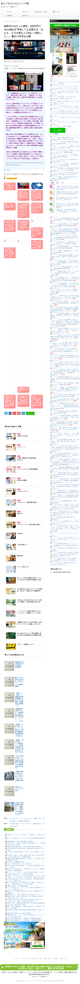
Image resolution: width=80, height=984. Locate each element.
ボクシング (25, 11)
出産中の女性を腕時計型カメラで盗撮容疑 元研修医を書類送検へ (24, 918)
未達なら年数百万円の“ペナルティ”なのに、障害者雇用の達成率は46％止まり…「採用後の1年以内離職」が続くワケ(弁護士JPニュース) (64, 455)
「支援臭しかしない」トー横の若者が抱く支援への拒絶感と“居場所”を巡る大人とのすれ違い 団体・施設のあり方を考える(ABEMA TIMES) (64, 279)
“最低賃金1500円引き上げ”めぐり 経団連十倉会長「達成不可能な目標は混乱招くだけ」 (67, 193)
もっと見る (57, 130)
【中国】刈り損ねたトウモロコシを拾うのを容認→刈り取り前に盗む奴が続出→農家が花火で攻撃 (67, 187)
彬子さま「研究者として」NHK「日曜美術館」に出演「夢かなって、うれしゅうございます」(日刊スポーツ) (64, 435)
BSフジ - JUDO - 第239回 (64, 126)
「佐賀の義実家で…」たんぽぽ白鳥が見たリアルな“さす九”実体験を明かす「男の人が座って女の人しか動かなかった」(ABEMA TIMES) (64, 285)
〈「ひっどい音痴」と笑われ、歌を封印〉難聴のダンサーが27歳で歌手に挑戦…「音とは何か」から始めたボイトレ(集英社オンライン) (64, 344)
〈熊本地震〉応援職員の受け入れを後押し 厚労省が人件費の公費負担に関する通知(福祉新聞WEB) (64, 468)
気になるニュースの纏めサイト (40, 976)
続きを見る (55, 180)
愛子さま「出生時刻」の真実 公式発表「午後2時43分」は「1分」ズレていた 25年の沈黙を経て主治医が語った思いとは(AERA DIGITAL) (64, 506)
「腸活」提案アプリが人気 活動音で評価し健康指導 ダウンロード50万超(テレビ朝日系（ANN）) (64, 429)
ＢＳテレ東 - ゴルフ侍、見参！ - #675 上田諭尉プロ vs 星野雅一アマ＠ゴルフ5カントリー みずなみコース (64, 92)
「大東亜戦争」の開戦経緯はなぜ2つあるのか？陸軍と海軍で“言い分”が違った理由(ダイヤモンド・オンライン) (65, 357)
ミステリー (9, 11)
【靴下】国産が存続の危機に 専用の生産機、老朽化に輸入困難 (24, 846)
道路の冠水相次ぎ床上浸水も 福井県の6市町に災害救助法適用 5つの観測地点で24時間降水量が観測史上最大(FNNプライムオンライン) (64, 309)
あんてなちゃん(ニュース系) (15, 3)
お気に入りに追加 (12, 66)
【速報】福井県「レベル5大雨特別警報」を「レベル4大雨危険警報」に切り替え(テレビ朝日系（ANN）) (64, 262)
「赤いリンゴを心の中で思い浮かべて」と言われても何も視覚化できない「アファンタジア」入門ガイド (65, 539)
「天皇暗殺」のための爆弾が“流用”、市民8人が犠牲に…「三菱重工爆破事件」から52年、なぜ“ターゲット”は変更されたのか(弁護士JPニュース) (64, 389)
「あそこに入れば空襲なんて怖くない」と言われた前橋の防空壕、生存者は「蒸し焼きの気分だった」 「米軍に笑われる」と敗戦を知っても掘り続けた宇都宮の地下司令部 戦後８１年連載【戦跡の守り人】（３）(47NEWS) (65, 323)
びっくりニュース (11, 178)
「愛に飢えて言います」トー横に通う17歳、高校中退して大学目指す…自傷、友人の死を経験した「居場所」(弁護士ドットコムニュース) (65, 512)
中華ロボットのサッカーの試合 (19, 788)
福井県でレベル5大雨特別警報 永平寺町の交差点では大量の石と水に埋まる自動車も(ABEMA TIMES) (64, 497)
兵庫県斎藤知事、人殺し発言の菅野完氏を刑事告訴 (20, 841)
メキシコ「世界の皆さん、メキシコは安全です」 (20, 863)
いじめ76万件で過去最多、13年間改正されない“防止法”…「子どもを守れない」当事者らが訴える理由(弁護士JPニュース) (64, 417)
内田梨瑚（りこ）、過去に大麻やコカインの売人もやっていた (23, 894)
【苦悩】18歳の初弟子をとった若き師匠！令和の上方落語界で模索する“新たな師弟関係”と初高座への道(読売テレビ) (64, 474)
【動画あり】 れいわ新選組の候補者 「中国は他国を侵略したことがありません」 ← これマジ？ (66, 211)
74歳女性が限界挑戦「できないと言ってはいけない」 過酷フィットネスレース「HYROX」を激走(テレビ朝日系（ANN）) (64, 330)
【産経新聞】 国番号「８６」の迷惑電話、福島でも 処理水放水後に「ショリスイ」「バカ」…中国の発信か (19, 716)
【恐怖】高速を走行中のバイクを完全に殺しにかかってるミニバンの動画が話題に (19, 777)
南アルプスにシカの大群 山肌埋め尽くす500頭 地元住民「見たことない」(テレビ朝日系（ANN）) (64, 291)
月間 (62, 182)
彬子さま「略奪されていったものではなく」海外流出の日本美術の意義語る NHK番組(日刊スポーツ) (64, 303)
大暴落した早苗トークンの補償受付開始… (18, 886)
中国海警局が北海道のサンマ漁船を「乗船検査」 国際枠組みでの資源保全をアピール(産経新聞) (64, 315)
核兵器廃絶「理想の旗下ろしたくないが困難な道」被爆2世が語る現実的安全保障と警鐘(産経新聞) (64, 378)
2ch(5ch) (9, 15)
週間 (57, 182)
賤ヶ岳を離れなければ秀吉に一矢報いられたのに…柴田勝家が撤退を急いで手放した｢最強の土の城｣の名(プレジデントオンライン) (64, 423)
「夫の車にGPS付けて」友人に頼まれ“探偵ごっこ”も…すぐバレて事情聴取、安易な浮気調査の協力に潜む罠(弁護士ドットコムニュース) (65, 480)
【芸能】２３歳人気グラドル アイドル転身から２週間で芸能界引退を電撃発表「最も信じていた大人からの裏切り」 (19, 731)
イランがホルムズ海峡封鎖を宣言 (15, 862)
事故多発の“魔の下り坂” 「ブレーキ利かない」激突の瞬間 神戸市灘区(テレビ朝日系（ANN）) (64, 273)
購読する (55, 21)
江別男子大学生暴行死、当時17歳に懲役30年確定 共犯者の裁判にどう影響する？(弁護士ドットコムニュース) (64, 486)
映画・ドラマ (56, 11)
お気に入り (25, 15)
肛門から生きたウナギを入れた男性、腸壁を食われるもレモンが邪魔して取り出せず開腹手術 (67, 205)
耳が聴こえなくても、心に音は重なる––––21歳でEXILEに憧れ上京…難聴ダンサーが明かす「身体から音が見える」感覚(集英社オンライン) (64, 350)
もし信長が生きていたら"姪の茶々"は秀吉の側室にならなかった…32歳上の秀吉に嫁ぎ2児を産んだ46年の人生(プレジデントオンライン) (64, 297)
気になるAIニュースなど (41, 11)
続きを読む (7, 170)
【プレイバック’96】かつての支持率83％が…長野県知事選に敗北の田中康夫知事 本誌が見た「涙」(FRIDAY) (64, 237)
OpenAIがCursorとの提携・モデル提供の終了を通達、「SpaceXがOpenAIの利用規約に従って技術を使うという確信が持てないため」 (65, 554)
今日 (52, 182)
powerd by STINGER (58, 980)
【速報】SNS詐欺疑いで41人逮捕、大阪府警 (19, 913)
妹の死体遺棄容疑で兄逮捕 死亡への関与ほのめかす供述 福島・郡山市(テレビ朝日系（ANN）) (64, 441)
